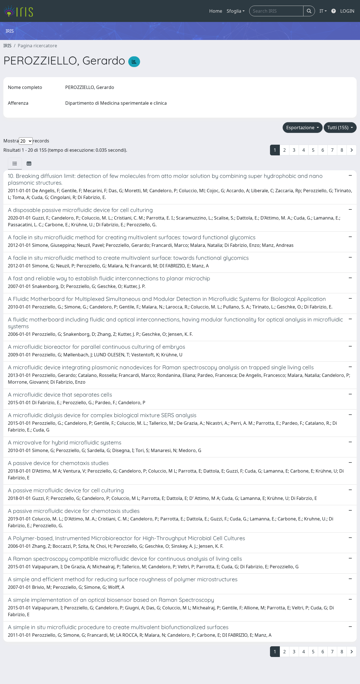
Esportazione (301, 127)
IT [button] (321, 11)
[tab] (15, 163)
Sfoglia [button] (234, 11)
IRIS (7, 46)
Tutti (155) (338, 127)
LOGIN (347, 11)
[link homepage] (20, 11)
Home (215, 11)
